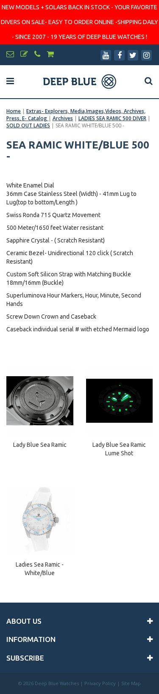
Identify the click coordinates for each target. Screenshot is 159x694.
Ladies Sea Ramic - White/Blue (40, 568)
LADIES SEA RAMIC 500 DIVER (112, 118)
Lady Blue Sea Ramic (40, 444)
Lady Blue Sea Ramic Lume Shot (119, 449)
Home (13, 111)
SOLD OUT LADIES (28, 125)
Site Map (131, 683)
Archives (63, 118)
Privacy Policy (100, 683)
